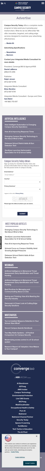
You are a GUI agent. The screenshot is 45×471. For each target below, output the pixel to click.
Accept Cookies (30, 463)
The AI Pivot (22, 432)
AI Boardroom (22, 383)
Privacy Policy (19, 193)
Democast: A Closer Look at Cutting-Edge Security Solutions (21, 304)
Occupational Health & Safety (22, 408)
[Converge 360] (22, 369)
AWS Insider (22, 389)
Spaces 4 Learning (22, 423)
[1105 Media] (22, 377)
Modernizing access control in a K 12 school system (22, 341)
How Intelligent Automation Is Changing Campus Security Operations (20, 126)
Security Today (22, 420)
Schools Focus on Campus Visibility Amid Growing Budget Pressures (21, 249)
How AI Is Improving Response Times (19, 132)
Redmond (22, 414)
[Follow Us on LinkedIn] (2, 4)
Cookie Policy (15, 452)
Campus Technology (22, 392)
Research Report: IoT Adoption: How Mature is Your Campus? (22, 348)
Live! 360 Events (22, 398)
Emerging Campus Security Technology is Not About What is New (21, 137)
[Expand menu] (43, 3)
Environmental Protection (22, 395)
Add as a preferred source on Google (23, 3)
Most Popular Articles (16, 224)
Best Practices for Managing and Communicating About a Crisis (17, 290)
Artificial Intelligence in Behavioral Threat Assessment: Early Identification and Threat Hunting (22, 273)
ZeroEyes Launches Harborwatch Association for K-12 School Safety (18, 151)
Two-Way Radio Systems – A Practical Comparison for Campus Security (19, 334)
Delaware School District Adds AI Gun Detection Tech (19, 144)
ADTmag (22, 386)
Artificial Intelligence (15, 118)
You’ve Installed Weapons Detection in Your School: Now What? (22, 322)
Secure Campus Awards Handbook (18, 328)
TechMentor (22, 426)
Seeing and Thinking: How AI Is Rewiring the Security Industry (22, 297)
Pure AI (23, 411)
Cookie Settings (20, 457)
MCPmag (22, 402)
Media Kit (10, 43)
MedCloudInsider (22, 405)
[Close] (36, 436)
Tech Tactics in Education (22, 429)
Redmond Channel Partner (22, 417)
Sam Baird (8, 99)
